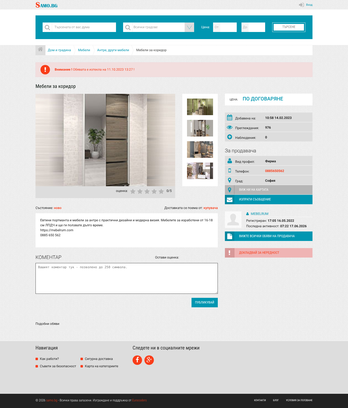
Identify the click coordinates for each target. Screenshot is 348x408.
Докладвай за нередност (259, 253)
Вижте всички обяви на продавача (267, 236)
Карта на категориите (101, 366)
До (245, 27)
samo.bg (51, 400)
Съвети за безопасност (57, 366)
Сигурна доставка (98, 359)
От (217, 27)
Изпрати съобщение (255, 199)
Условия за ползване (299, 400)
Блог (276, 400)
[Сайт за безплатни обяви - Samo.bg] (47, 4)
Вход (309, 4)
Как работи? (49, 359)
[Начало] (40, 50)
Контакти (260, 400)
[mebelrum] (233, 227)
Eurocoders (139, 400)
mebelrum (259, 214)
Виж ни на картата (253, 190)
